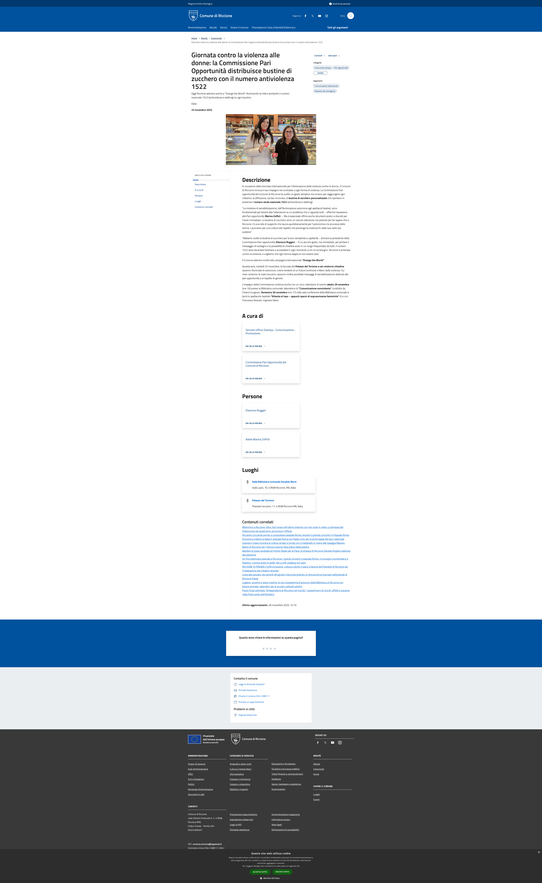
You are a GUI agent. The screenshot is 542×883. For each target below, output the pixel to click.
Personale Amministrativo (200, 789)
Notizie (316, 764)
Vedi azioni (332, 55)
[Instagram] (325, 15)
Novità (204, 38)
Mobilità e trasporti (239, 789)
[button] (271, 878)
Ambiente (276, 779)
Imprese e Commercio (240, 779)
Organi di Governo (196, 764)
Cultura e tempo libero (240, 769)
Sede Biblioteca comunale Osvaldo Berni (274, 482)
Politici (191, 784)
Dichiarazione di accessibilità (285, 829)
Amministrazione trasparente (286, 814)
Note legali (277, 824)
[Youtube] (318, 15)
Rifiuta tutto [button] (282, 872)
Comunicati (216, 38)
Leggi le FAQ (236, 824)
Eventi (316, 799)
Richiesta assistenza (239, 829)
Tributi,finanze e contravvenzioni (287, 774)
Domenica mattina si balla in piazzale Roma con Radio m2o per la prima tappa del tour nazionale (293, 539)
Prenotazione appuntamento (243, 814)
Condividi (318, 55)
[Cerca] (350, 15)
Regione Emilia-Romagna (200, 3)
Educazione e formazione (283, 763)
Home (194, 38)
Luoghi (316, 794)
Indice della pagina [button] (203, 175)
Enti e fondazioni (196, 779)
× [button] (539, 852)
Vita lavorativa (237, 774)
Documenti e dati (196, 794)
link (298, 866)
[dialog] (271, 866)
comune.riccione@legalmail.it (207, 844)
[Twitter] (311, 15)
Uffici (190, 774)
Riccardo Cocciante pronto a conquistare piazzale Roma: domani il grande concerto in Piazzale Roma (295, 535)
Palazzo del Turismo (263, 500)
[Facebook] (304, 15)
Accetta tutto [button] (260, 872)
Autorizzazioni (278, 789)
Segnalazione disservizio (241, 819)
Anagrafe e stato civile (240, 764)
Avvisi (316, 774)
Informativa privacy (281, 819)
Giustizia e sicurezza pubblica (286, 769)
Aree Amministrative (198, 769)
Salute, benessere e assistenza (286, 784)
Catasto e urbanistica (240, 784)
